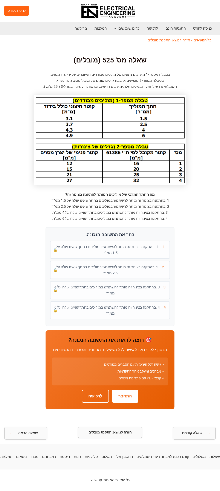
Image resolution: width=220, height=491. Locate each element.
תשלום (106, 457)
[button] (16, 11)
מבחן (34, 457)
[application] (116, 28)
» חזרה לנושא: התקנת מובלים (170, 40)
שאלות (214, 457)
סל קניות (91, 457)
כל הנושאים (202, 40)
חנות (77, 457)
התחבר (125, 396)
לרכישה (152, 28)
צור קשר (81, 28)
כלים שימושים (128, 28)
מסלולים (199, 457)
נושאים (21, 457)
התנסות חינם (175, 28)
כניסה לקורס (202, 28)
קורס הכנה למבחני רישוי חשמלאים (163, 457)
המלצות (101, 28)
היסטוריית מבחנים (56, 457)
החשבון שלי (124, 457)
